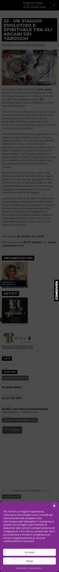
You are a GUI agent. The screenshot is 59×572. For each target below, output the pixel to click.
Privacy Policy (35, 568)
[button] (54, 505)
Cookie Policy (21, 568)
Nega (29, 560)
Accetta (29, 552)
